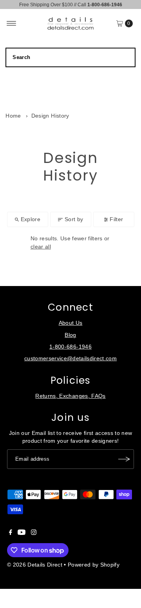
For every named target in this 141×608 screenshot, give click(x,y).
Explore (30, 219)
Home (13, 116)
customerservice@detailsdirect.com (70, 358)
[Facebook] (10, 533)
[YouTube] (21, 533)
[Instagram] (33, 533)
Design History (50, 116)
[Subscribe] (124, 459)
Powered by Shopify (93, 565)
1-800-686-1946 (70, 347)
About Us (71, 323)
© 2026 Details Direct (34, 565)
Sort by (74, 219)
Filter (116, 219)
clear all (41, 247)
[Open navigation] (11, 23)
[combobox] (70, 57)
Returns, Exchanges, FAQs (70, 396)
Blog (70, 335)
